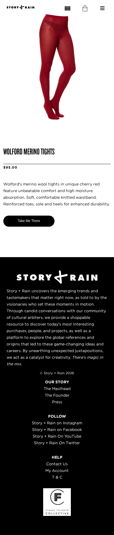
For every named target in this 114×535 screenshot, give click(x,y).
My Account (57, 470)
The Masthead (57, 388)
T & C (57, 477)
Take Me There (29, 221)
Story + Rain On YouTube (57, 436)
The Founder (57, 395)
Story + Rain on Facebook (57, 429)
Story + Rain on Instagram (57, 423)
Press (57, 402)
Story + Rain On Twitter (57, 443)
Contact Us (57, 464)
